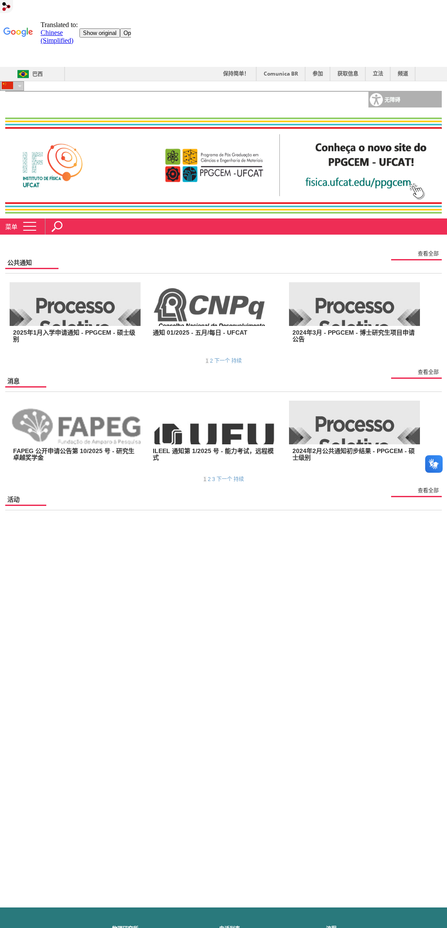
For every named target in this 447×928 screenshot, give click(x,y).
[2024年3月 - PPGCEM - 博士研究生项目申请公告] (354, 304)
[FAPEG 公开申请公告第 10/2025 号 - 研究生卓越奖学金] (75, 422)
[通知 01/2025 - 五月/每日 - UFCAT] (214, 304)
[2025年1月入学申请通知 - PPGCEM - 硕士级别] (75, 304)
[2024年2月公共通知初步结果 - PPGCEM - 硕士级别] (354, 422)
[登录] (6, 7)
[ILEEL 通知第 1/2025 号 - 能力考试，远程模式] (214, 422)
